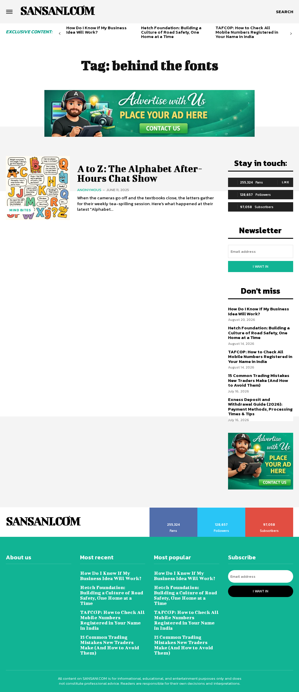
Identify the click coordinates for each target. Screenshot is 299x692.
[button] (284, 11)
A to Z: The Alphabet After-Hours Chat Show (139, 173)
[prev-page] (59, 33)
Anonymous (89, 190)
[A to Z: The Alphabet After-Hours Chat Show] (38, 188)
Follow (221, 509)
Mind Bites (20, 210)
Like (285, 182)
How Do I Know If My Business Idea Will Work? (96, 29)
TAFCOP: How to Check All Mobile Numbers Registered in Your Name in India (246, 32)
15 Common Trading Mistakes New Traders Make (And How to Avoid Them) (258, 380)
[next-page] (291, 33)
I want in (260, 266)
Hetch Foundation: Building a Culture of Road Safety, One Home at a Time (171, 32)
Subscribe (269, 509)
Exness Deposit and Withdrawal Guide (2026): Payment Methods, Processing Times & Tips (260, 406)
